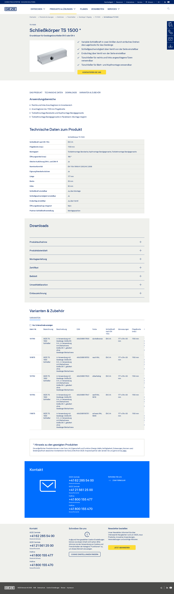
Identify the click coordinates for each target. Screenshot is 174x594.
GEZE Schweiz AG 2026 (25, 587)
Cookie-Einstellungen (53, 587)
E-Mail (124, 451)
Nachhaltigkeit (108, 2)
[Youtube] (168, 2)
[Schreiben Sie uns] (170, 38)
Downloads (71, 92)
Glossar (63, 587)
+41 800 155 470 (80, 509)
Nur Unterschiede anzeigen (42, 325)
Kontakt (33, 528)
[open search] (168, 9)
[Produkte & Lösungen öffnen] (74, 9)
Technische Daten (54, 92)
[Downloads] (170, 46)
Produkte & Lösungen (61, 9)
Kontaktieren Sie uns (91, 72)
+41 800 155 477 (80, 499)
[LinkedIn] (165, 2)
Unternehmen (130, 2)
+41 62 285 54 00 (81, 480)
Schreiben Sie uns (77, 528)
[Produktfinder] (170, 24)
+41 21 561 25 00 (81, 490)
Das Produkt (36, 92)
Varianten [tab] (35, 318)
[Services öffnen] (119, 9)
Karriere (139, 2)
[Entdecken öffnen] (44, 9)
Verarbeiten (97, 9)
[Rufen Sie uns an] (170, 31)
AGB (34, 587)
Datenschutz (41, 587)
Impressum (70, 587)
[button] (150, 2)
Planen (84, 9)
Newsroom (119, 2)
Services (112, 9)
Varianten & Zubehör (89, 92)
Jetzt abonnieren (122, 548)
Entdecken (36, 9)
